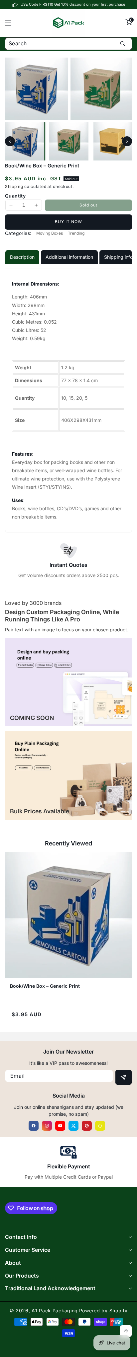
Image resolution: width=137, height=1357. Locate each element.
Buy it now (68, 221)
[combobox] (68, 44)
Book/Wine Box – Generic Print (45, 986)
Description (22, 257)
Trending (76, 233)
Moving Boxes (49, 233)
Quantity (15, 196)
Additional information (69, 257)
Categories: (18, 233)
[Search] (122, 44)
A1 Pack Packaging (55, 1310)
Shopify (118, 1310)
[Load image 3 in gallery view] (113, 141)
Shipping (14, 186)
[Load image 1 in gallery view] (25, 141)
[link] (68, 682)
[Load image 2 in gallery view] (68, 141)
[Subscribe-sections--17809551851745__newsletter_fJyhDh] (123, 1077)
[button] (12, 23)
